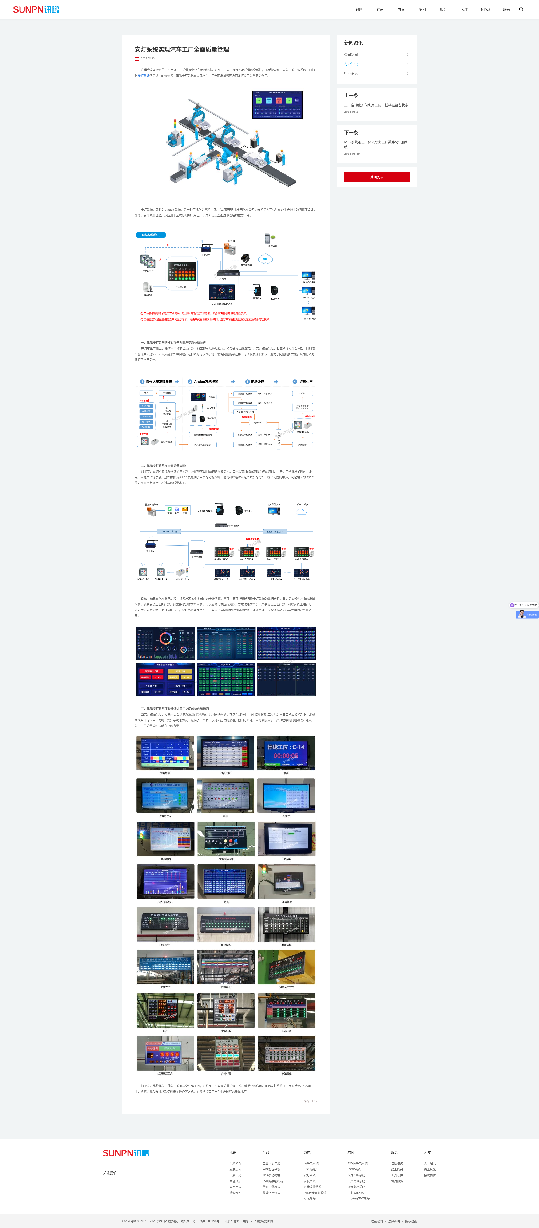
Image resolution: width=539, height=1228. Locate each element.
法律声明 (394, 1221)
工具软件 (397, 1175)
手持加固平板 (271, 1169)
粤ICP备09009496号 (206, 1221)
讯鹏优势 (235, 1175)
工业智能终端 (356, 1193)
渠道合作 (235, 1193)
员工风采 (430, 1169)
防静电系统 (311, 1163)
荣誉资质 (235, 1181)
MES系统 (310, 1199)
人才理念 (430, 1163)
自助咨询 (397, 1163)
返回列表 (377, 177)
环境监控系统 (313, 1187)
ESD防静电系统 (357, 1163)
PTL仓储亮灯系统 (315, 1193)
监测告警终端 (271, 1187)
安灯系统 (310, 1175)
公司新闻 (351, 54)
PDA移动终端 (271, 1175)
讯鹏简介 (235, 1163)
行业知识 (351, 64)
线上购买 (397, 1169)
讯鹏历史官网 (264, 1221)
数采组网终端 (271, 1193)
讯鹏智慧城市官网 (236, 1221)
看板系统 (310, 1181)
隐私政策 (411, 1221)
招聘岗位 (430, 1175)
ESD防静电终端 (273, 1181)
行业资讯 (351, 73)
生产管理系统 (356, 1181)
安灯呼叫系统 (356, 1175)
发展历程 (235, 1169)
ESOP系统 (310, 1169)
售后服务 (397, 1181)
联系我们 (377, 1221)
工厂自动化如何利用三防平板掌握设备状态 (376, 105)
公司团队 (235, 1187)
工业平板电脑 (271, 1163)
